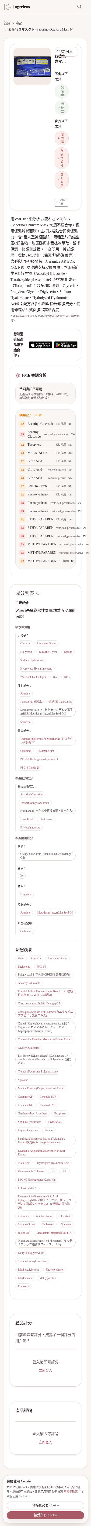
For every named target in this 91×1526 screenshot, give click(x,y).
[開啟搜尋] (82, 6)
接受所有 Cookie (45, 1515)
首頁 (7, 23)
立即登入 (45, 1370)
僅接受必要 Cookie (45, 1505)
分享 (69, 51)
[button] (32, 66)
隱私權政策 (71, 1491)
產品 (19, 23)
